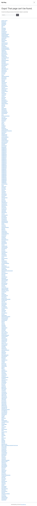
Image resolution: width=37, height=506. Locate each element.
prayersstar (3, 467)
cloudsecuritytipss (4, 140)
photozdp (3, 106)
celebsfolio (3, 305)
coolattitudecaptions (5, 36)
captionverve (3, 470)
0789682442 (4, 159)
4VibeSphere (4, 382)
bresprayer (3, 72)
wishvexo (3, 468)
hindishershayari (4, 35)
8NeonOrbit (3, 387)
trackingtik (3, 435)
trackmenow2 (4, 414)
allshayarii (3, 45)
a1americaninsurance (5, 409)
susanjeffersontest (5, 421)
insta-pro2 (3, 117)
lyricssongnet (4, 195)
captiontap (3, 253)
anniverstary (3, 286)
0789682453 (4, 171)
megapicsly (3, 376)
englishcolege (4, 366)
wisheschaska (4, 374)
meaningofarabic (4, 279)
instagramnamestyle (5, 267)
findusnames (3, 296)
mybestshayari (4, 498)
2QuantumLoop (4, 379)
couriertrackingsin (4, 288)
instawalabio (3, 108)
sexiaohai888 (4, 424)
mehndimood (4, 265)
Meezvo (2, 368)
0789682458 (3, 177)
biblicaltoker (3, 278)
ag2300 (2, 428)
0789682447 (4, 164)
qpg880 (2, 416)
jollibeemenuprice (4, 289)
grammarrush (4, 85)
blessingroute (4, 71)
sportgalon (3, 325)
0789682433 (4, 148)
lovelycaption (4, 486)
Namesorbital (4, 304)
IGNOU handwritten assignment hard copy (9, 445)
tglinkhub (3, 25)
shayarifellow (4, 102)
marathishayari (4, 246)
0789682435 (4, 150)
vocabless (3, 369)
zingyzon (3, 190)
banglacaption (4, 31)
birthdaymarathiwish (5, 115)
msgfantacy (3, 94)
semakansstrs (4, 255)
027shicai (3, 442)
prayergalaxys (4, 248)
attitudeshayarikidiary (5, 493)
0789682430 (4, 156)
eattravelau (3, 489)
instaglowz (3, 237)
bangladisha (3, 33)
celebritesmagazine (5, 76)
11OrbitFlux (3, 390)
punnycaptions (4, 312)
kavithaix (3, 92)
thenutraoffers (4, 429)
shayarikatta (3, 373)
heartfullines (3, 455)
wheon (2, 107)
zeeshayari (3, 192)
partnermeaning (4, 86)
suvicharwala (4, 447)
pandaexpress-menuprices (6, 130)
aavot (2, 114)
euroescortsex (4, 431)
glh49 (2, 430)
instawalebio (3, 451)
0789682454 (4, 172)
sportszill (3, 324)
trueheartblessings (5, 233)
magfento (3, 361)
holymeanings (4, 138)
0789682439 (4, 155)
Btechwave (3, 357)
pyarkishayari (4, 450)
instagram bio (4, 341)
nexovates (3, 311)
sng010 (2, 425)
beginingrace (3, 78)
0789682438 (4, 154)
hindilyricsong (4, 348)
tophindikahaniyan (5, 63)
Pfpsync (3, 322)
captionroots (3, 186)
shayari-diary (4, 331)
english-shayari (4, 20)
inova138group (4, 410)
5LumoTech (3, 383)
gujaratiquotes (4, 111)
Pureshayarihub (4, 336)
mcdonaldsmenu (4, 295)
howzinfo (3, 198)
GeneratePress (23, 504)
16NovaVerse (4, 395)
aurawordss (3, 236)
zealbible (3, 81)
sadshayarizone (4, 88)
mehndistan (3, 211)
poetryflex (3, 477)
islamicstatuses (4, 44)
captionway (3, 462)
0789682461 (3, 181)
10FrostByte (3, 389)
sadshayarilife (4, 269)
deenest (3, 367)
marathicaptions (4, 112)
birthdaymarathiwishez (5, 475)
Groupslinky (3, 268)
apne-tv (2, 123)
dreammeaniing (4, 258)
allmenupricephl (4, 280)
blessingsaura (4, 243)
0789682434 (4, 149)
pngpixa (2, 485)
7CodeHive (3, 385)
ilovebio (2, 124)
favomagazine (4, 217)
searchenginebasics (5, 350)
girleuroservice (4, 444)
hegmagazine (4, 218)
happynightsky (4, 466)
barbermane (3, 363)
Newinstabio (3, 364)
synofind (3, 362)
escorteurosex (4, 413)
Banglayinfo (3, 21)
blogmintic (3, 120)
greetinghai (3, 337)
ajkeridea (3, 104)
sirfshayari (3, 372)
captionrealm (3, 404)
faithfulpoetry (4, 109)
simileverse (3, 206)
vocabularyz (3, 457)
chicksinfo (3, 351)
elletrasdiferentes (4, 68)
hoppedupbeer (4, 420)
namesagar (3, 483)
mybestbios (3, 191)
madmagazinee (4, 197)
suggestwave (4, 231)
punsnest (3, 249)
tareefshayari (4, 454)
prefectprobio (4, 52)
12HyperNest (3, 392)
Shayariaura (3, 473)
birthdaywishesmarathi (5, 299)
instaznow (3, 456)
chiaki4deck (3, 210)
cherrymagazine (4, 273)
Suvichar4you (4, 203)
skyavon (3, 244)
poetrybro (3, 80)
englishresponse (4, 222)
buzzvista (3, 73)
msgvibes (3, 480)
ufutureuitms (3, 207)
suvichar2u (3, 494)
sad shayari (3, 342)
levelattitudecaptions (5, 49)
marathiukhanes (4, 91)
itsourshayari (3, 403)
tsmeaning (3, 224)
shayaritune (3, 281)
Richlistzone (3, 55)
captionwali (3, 67)
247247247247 (4, 184)
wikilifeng (3, 41)
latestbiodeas (4, 315)
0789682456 (4, 175)
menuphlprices (4, 356)
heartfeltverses (4, 359)
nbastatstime (4, 333)
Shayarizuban (4, 40)
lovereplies (3, 346)
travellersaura (4, 208)
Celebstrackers (4, 327)
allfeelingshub (4, 405)
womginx (3, 309)
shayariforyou (4, 298)
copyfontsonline (4, 247)
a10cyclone (3, 418)
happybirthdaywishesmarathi (7, 270)
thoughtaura (3, 128)
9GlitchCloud (3, 388)
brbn (2, 26)
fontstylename (4, 113)
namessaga (3, 347)
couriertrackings (4, 42)
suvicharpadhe (4, 452)
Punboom (3, 144)
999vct (2, 439)
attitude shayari (4, 343)
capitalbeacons (4, 202)
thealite (2, 259)
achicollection (4, 194)
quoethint (3, 127)
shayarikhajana (4, 491)
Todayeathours (4, 262)
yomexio (3, 96)
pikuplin (2, 223)
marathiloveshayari (5, 57)
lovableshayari (4, 135)
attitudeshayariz (4, 101)
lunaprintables (4, 139)
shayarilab (3, 330)
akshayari (3, 196)
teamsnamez (3, 77)
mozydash (3, 30)
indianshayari (4, 70)
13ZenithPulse (4, 393)
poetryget (3, 301)
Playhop (3, 264)
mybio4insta (3, 449)
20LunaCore (3, 400)
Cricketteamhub (4, 307)
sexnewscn (3, 437)
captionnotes (3, 51)
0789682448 (4, 165)
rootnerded (3, 459)
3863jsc (3, 434)
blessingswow (4, 481)
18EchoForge (3, 398)
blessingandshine (4, 239)
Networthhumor (4, 54)
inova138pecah (4, 411)
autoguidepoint (4, 252)
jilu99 (2, 436)
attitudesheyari (4, 205)
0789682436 (4, 151)
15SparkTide (3, 394)
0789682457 (3, 176)
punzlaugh (3, 250)
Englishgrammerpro (5, 335)
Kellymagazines (4, 283)
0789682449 (4, 166)
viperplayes (3, 83)
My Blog (3, 2)
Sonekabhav (3, 23)
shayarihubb (3, 119)
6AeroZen (3, 384)
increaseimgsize (4, 319)
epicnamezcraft (4, 461)
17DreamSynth (4, 397)
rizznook (3, 213)
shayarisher (3, 97)
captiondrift (3, 471)
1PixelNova (3, 378)
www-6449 (3, 426)
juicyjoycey (3, 200)
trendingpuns (4, 254)
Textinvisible (3, 93)
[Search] (17, 15)
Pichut (2, 185)
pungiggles (3, 187)
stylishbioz (3, 472)
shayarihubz (3, 238)
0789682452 (3, 170)
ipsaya (2, 75)
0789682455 (3, 174)
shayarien (3, 492)
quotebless (3, 125)
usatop (2, 122)
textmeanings (4, 145)
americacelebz (4, 465)
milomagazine (4, 82)
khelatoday (3, 28)
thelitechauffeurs (4, 103)
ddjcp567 (3, 440)
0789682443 (4, 160)
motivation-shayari (5, 290)
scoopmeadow (4, 232)
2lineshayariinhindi (5, 227)
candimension (4, 300)
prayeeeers (3, 241)
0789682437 (4, 153)
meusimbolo (3, 499)
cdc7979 (3, 423)
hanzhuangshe (4, 407)
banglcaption (3, 99)
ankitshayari (3, 294)
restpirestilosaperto (5, 34)
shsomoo (3, 415)
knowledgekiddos (4, 377)
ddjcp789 (3, 441)
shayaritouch (3, 132)
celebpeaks (3, 328)
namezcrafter (4, 446)
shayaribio (3, 275)
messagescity (4, 143)
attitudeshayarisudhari (5, 316)
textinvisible (3, 478)
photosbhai (3, 62)
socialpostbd (3, 37)
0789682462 (4, 182)
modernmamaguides (5, 460)
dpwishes (3, 98)
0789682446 (4, 163)
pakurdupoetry (4, 65)
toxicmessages (4, 338)
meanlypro (3, 482)
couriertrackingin (4, 129)
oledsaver (3, 133)
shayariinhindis (4, 276)
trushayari (3, 87)
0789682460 (4, 180)
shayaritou (3, 66)
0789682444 (4, 161)
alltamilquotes (4, 212)
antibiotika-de (4, 408)
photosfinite (3, 24)
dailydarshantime (4, 317)
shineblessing (4, 56)
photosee (3, 285)
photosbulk (3, 61)
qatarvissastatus (4, 332)
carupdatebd (3, 46)
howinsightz (3, 216)
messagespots (4, 345)
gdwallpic (3, 228)
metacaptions (4, 242)
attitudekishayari (4, 221)
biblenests (3, 229)
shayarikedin (3, 496)
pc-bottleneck (4, 306)
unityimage (3, 326)
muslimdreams (4, 320)
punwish (3, 314)
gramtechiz (3, 353)
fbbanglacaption (4, 488)
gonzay (2, 257)
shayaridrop (3, 189)
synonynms (3, 226)
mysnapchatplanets (5, 263)
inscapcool (3, 358)
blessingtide (3, 146)
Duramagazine (4, 284)
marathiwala (3, 291)
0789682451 (3, 169)
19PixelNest (3, 399)
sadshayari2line (4, 497)
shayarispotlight (4, 215)
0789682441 (3, 158)
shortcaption (3, 487)
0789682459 (4, 179)
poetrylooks (3, 201)
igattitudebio (3, 402)
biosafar (3, 293)
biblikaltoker (3, 352)
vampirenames (4, 340)
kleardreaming (4, 371)
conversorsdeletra (4, 137)
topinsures (3, 39)
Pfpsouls (3, 321)
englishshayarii (4, 134)
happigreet (3, 50)
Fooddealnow (4, 260)
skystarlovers (4, 234)
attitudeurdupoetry (5, 60)
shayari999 (3, 29)
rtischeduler (3, 310)
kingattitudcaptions (5, 47)
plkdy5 (2, 419)
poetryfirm (3, 274)
